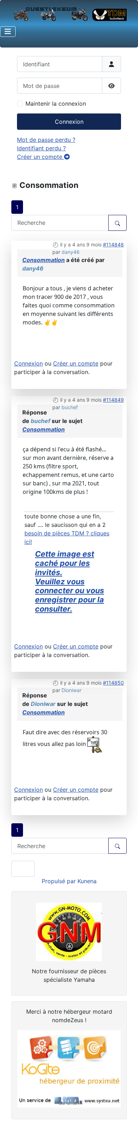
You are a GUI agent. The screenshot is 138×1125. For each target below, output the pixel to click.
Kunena (87, 881)
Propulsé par (59, 881)
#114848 (113, 244)
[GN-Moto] (69, 931)
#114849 (113, 400)
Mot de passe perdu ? (46, 139)
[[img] (94, 744)
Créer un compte (40, 156)
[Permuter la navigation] (8, 31)
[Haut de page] (125, 1111)
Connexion (69, 121)
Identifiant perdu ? (41, 148)
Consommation (43, 259)
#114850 (113, 683)
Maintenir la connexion (55, 103)
